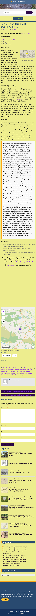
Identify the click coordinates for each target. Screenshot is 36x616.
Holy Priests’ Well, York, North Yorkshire (18, 395)
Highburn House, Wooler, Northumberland (14, 555)
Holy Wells (6, 368)
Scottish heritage (5, 375)
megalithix (14, 29)
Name (3, 426)
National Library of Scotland (23, 262)
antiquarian (31, 368)
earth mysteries (22, 369)
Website (3, 438)
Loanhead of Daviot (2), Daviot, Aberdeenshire (15, 546)
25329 (9, 40)
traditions (25, 375)
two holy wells (20, 99)
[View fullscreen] (3, 317)
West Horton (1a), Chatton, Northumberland (14, 559)
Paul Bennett (11, 265)
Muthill (12, 373)
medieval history (5, 373)
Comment (4, 408)
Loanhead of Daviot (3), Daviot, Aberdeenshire (15, 550)
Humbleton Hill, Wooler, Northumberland (14, 557)
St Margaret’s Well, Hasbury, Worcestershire (18, 391)
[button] (20, 329)
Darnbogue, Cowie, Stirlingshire (11, 563)
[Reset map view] (3, 321)
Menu (20, 18)
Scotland (17, 368)
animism (25, 368)
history (17, 371)
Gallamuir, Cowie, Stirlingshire (11, 565)
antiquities (4, 369)
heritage (12, 371)
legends (28, 371)
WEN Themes (24, 614)
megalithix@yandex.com (19, 1)
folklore (3, 371)
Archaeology (10, 369)
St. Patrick (13, 375)
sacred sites (24, 373)
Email (3, 432)
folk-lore (29, 369)
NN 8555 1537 (25, 33)
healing (8, 371)
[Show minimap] (32, 347)
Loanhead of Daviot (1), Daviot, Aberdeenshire (15, 548)
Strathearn (19, 375)
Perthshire (12, 368)
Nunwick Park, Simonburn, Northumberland (14, 561)
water (30, 375)
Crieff (16, 369)
